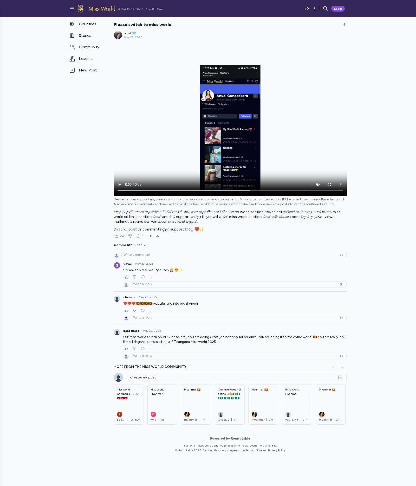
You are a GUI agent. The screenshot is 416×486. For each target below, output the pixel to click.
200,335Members (130, 8)
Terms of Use (254, 450)
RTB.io (272, 445)
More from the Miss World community (150, 367)
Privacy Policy (277, 450)
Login (338, 8)
